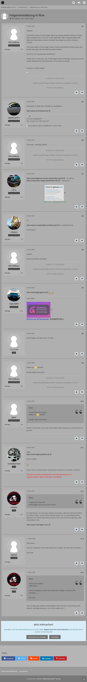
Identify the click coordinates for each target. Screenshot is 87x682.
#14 (82, 572)
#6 (83, 250)
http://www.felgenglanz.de (36, 292)
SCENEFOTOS (56, 319)
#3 (83, 140)
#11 (82, 447)
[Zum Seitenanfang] (84, 679)
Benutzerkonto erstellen (37, 637)
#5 (83, 216)
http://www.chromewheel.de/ (37, 111)
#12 (82, 491)
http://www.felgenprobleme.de (38, 454)
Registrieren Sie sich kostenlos (56, 629)
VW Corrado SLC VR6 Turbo (36, 121)
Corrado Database (33, 119)
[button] (84, 3)
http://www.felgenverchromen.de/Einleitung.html (45, 178)
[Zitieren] (82, 92)
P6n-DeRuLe (16, 18)
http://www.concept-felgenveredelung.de (42, 225)
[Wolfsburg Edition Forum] (3, 3)
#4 (83, 174)
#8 (83, 333)
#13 (82, 539)
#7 (83, 288)
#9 (83, 363)
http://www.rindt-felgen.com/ (37, 525)
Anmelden (55, 637)
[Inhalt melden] (76, 92)
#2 (83, 102)
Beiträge (7, 49)
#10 (82, 401)
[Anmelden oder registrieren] (79, 3)
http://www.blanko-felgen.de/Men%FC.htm (42, 180)
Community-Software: (44, 679)
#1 (83, 26)
